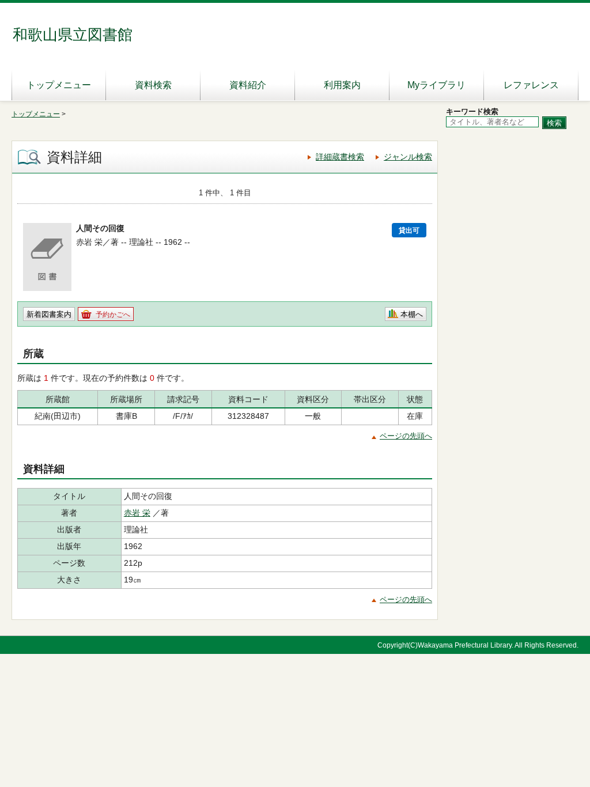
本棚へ (411, 314)
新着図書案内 (49, 314)
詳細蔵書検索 (340, 156)
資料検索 (153, 85)
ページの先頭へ (406, 436)
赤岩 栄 (137, 512)
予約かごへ (113, 315)
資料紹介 (247, 85)
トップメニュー (59, 85)
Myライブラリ (436, 85)
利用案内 (342, 85)
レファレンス (531, 85)
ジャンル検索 (408, 156)
